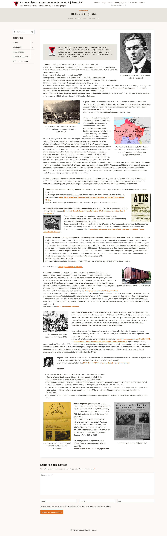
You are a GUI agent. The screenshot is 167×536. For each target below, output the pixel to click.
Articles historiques (20, 57)
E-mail (83, 501)
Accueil (16, 43)
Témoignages (18, 52)
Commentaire (47, 475)
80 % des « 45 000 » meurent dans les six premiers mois (106, 363)
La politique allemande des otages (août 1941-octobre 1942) (113, 229)
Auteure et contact (118, 5)
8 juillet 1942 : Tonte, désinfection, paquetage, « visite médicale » (100, 342)
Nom (43, 501)
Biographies (83, 10)
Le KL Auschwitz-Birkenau (68, 307)
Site (119, 501)
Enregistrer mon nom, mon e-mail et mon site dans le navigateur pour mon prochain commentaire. (76, 506)
